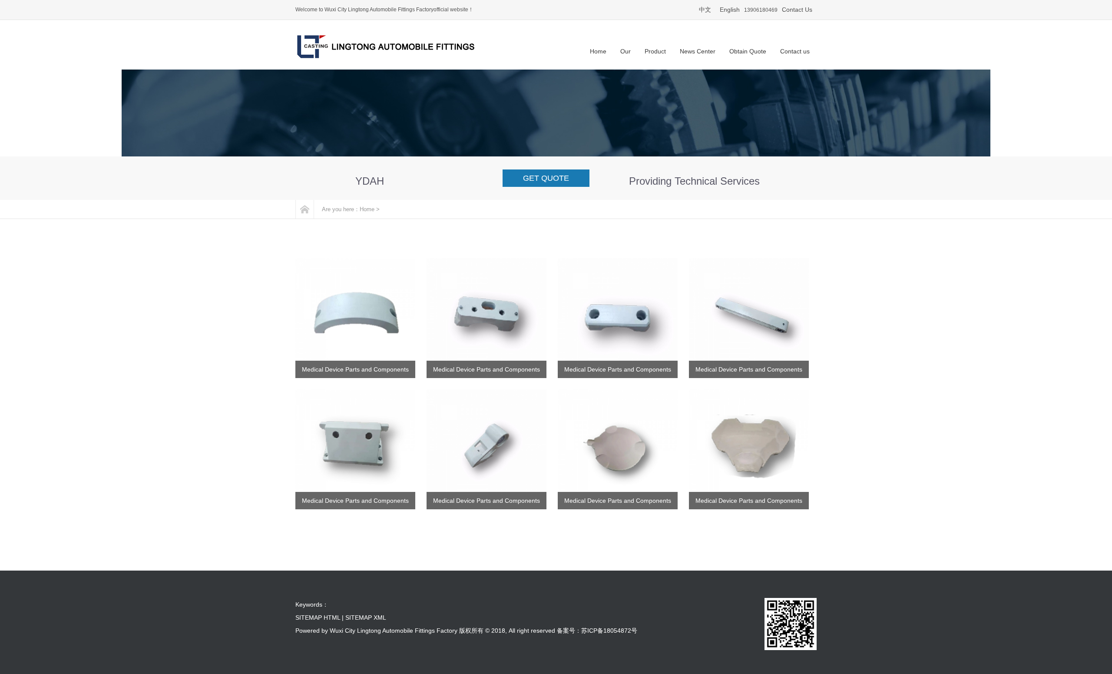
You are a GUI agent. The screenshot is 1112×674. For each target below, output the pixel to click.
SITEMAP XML (365, 617)
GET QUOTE (546, 178)
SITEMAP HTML (317, 617)
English (730, 9)
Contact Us (797, 9)
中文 (705, 9)
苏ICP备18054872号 (609, 630)
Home (367, 209)
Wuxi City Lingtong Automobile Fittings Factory (393, 630)
